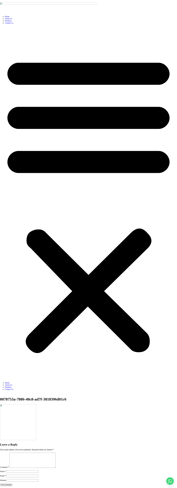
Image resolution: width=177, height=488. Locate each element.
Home (7, 16)
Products (8, 21)
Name (3, 471)
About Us (8, 19)
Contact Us (9, 23)
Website (3, 480)
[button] (88, 203)
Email (3, 476)
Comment (4, 467)
